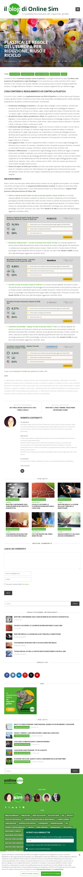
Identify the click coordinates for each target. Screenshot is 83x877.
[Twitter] (31, 675)
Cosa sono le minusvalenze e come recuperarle (32, 742)
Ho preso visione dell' (17, 584)
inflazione (68, 827)
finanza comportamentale (15, 827)
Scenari (8, 502)
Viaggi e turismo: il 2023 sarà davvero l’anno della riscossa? (36, 733)
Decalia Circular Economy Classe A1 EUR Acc (26, 285)
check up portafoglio (13, 819)
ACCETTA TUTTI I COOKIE (51, 874)
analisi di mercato (12, 815)
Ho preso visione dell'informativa (39, 849)
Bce (63, 815)
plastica (64, 74)
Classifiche (35, 502)
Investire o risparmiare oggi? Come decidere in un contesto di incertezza (17, 506)
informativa (25, 584)
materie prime (54, 74)
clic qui (63, 845)
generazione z (55, 827)
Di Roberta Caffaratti (20, 637)
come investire (14, 74)
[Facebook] (7, 675)
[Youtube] (37, 675)
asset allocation (39, 815)
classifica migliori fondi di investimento (39, 819)
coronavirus (43, 823)
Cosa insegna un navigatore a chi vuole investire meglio (16, 535)
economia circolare (28, 74)
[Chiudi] (79, 854)
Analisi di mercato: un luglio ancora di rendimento (69, 535)
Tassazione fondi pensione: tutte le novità (30, 750)
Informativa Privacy (44, 869)
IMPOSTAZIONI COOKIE (30, 874)
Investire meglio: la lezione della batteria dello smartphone (68, 506)
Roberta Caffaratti (10, 61)
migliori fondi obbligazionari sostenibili (20, 847)
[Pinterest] (25, 675)
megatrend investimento (14, 835)
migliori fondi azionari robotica (17, 839)
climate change (63, 819)
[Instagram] (13, 675)
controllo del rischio (27, 823)
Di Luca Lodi (17, 628)
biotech (70, 815)
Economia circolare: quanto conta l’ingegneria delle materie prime (40, 759)
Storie (6, 39)
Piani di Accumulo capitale (15, 851)
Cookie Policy (58, 869)
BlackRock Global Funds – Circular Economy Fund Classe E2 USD (33, 243)
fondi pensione (42, 827)
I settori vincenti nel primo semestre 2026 (42, 535)
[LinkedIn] (19, 675)
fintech (31, 827)
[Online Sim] (13, 781)
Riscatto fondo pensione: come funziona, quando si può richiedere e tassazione (44, 724)
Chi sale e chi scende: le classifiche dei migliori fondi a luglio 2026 (43, 506)
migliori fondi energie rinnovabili (18, 843)
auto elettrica (53, 815)
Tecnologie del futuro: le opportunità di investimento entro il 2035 (40, 651)
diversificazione (57, 823)
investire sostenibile (42, 74)
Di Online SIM (18, 620)
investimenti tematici (13, 831)
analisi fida (25, 815)
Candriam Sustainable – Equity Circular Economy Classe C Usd (32, 327)
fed (66, 823)
